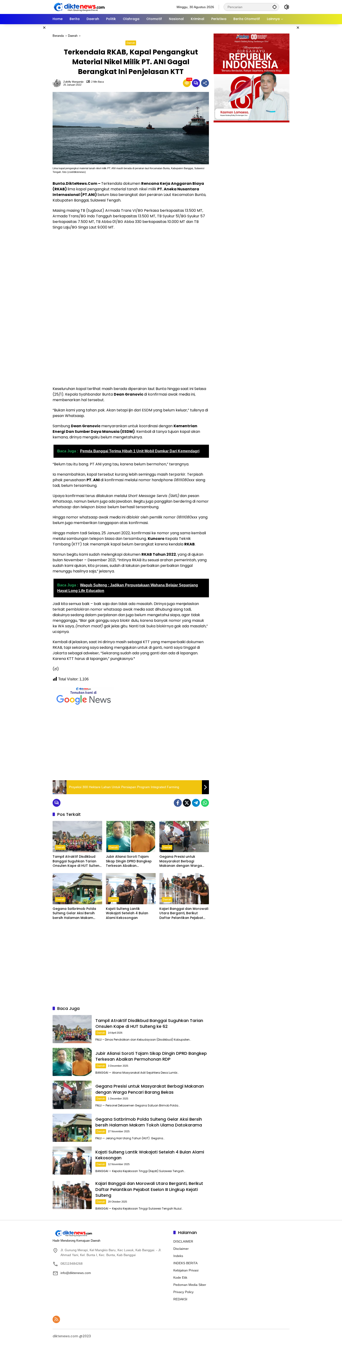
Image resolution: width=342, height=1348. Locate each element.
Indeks (178, 1256)
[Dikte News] (79, 7)
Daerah (131, 42)
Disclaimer (181, 1249)
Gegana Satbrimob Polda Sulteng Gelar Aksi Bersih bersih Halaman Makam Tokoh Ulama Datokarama (75, 913)
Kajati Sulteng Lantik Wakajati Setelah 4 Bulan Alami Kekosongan (127, 913)
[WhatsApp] (205, 803)
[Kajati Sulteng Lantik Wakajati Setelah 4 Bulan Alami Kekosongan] (130, 888)
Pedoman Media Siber (189, 1285)
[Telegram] (196, 803)
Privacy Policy (183, 1292)
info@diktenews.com (75, 1273)
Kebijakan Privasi (185, 1270)
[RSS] (56, 1319)
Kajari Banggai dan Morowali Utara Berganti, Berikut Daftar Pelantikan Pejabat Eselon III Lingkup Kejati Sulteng (183, 913)
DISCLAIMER (183, 1241)
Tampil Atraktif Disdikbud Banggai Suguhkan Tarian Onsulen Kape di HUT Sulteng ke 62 (77, 861)
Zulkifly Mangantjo (73, 82)
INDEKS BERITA (185, 1263)
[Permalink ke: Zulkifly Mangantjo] (58, 83)
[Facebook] (178, 803)
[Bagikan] (205, 83)
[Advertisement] (30, 94)
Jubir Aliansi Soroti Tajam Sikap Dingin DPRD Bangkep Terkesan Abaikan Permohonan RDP (129, 861)
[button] (274, 7)
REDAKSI (180, 1299)
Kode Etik (180, 1277)
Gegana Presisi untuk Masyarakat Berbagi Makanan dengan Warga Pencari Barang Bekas (180, 861)
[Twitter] (187, 803)
